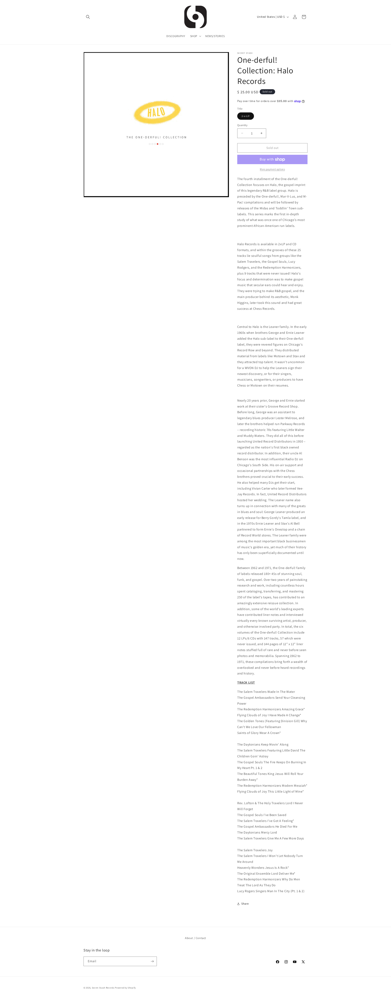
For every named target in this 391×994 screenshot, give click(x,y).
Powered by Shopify (125, 987)
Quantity (242, 125)
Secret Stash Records (103, 987)
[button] (87, 16)
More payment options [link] (272, 169)
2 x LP (248, 117)
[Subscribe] (152, 961)
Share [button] (245, 903)
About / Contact (195, 938)
